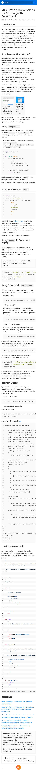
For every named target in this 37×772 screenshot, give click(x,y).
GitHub (23, 691)
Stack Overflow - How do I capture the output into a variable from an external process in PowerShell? (17, 709)
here (19, 421)
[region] (18, 625)
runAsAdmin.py (6, 691)
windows (15, 20)
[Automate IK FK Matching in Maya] (5, 768)
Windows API (18, 221)
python (33, 20)
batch (23, 20)
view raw (32, 691)
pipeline (27, 20)
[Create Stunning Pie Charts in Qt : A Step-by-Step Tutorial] (2, 768)
